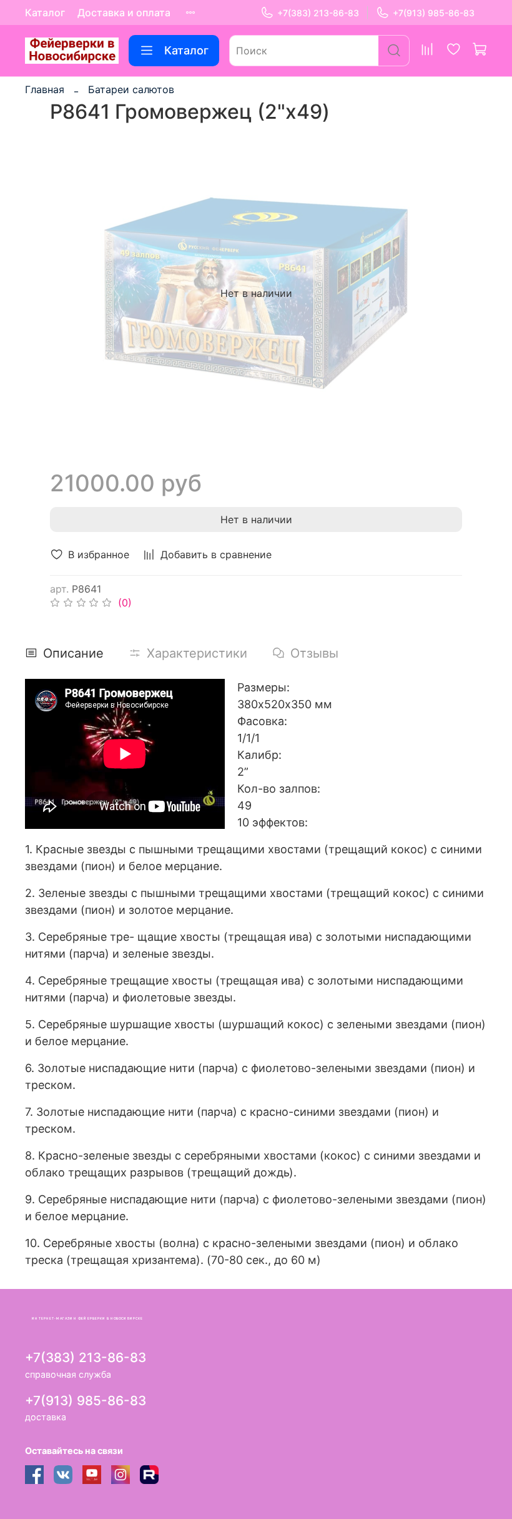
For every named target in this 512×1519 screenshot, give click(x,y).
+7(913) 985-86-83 (434, 13)
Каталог (45, 12)
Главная (44, 89)
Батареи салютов (131, 89)
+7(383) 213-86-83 (318, 13)
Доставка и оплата (123, 12)
